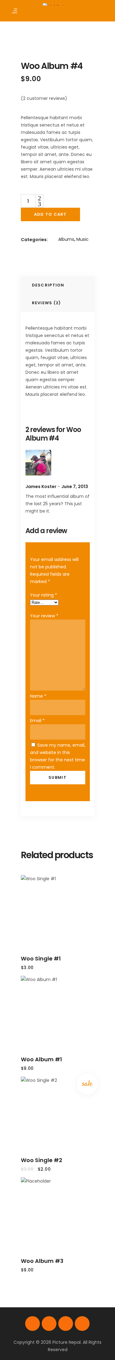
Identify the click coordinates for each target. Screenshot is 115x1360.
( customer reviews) (44, 98)
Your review (44, 616)
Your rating (43, 595)
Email (37, 721)
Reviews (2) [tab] (46, 303)
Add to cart (50, 214)
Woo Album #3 (42, 1261)
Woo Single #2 (41, 1160)
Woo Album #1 (41, 1059)
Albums (66, 239)
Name (38, 696)
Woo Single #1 (41, 958)
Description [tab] (48, 285)
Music (82, 239)
